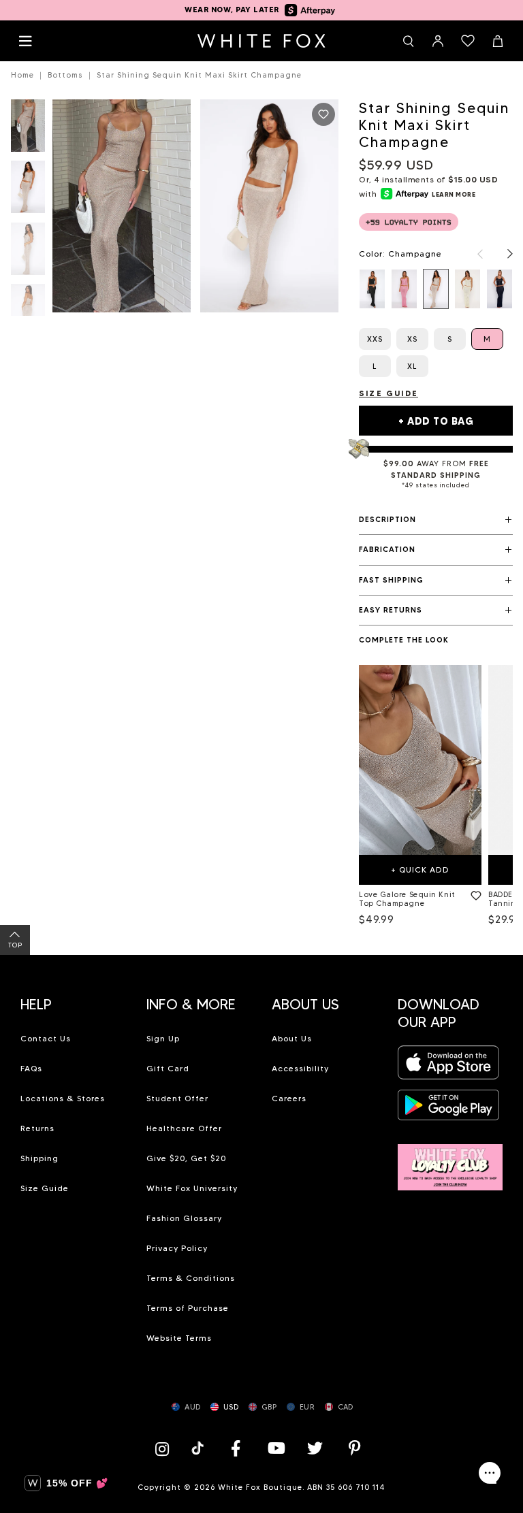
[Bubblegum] (404, 289)
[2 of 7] (28, 191)
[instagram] (165, 1448)
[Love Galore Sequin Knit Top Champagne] (420, 760)
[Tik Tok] (199, 1448)
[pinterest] (354, 1448)
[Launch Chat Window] (489, 1473)
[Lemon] (467, 289)
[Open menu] (25, 41)
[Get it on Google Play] (449, 1109)
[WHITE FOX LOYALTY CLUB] (450, 1159)
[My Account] (438, 41)
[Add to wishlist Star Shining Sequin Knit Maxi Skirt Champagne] (323, 114)
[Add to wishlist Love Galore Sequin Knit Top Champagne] (473, 893)
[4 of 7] (28, 314)
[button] (436, 520)
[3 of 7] (28, 253)
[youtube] (275, 1448)
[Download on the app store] (449, 1067)
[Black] (372, 289)
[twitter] (315, 1448)
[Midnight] (499, 289)
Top (15, 945)
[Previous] (473, 253)
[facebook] (235, 1448)
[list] (436, 289)
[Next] (503, 253)
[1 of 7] (28, 129)
